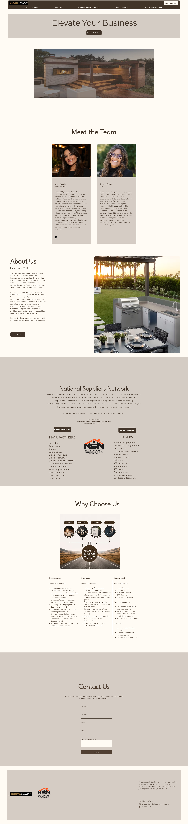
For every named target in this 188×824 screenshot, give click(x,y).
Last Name (84, 714)
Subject (83, 731)
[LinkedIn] (56, 237)
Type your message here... (89, 739)
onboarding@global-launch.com (155, 804)
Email (82, 722)
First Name (84, 706)
